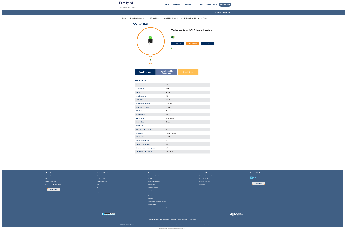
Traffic (98, 190)
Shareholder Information (204, 181)
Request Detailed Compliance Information (157, 201)
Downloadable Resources (166, 72)
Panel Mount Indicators (102, 181)
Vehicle (98, 192)
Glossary (150, 190)
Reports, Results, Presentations (206, 178)
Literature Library (151, 184)
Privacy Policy (151, 224)
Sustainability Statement (209, 224)
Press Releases (151, 192)
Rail (97, 187)
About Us (166, 4)
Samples (208, 44)
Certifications (151, 195)
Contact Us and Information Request (53, 184)
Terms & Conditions (152, 204)
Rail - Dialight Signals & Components (168, 219)
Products (176, 4)
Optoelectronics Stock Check (154, 175)
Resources (188, 4)
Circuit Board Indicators (102, 175)
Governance (202, 184)
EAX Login (47, 178)
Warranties (150, 198)
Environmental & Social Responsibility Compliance (159, 207)
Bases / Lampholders (182, 219)
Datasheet (177, 44)
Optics (98, 184)
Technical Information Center (154, 181)
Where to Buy (53, 189)
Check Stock (192, 44)
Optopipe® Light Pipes (101, 178)
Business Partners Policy (50, 181)
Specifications (145, 72)
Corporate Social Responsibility (206, 175)
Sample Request (151, 178)
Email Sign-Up (258, 183)
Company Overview (49, 175)
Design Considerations (153, 187)
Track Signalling (192, 219)
